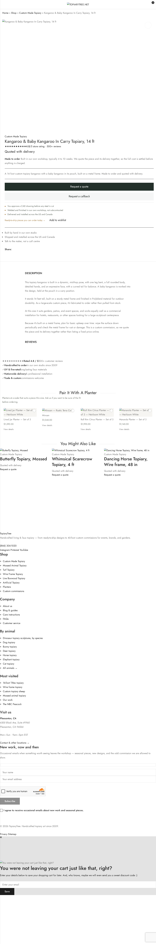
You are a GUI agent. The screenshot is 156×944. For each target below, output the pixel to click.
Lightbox (148, 25)
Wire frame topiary (12, 687)
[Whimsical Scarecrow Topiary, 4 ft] (70, 450)
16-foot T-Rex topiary (13, 683)
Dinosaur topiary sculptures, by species (23, 638)
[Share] (30, 898)
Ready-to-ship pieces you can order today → (25, 220)
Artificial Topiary (11, 582)
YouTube (24, 550)
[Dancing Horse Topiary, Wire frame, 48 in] (126, 450)
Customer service (11, 623)
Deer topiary (9, 651)
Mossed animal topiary (14, 695)
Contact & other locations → (14, 742)
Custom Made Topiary (30, 13)
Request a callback (79, 196)
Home (5, 13)
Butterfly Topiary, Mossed (23, 459)
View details (9, 429)
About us (7, 606)
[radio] (20, 417)
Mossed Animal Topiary (15, 565)
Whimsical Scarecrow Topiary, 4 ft (72, 462)
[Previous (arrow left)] (14, 905)
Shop (13, 13)
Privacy (3, 834)
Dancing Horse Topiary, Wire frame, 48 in (126, 462)
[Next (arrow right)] (27, 905)
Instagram (5, 550)
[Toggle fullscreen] (21, 898)
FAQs (6, 619)
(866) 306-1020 (8, 545)
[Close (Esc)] (39, 898)
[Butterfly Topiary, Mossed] (14, 450)
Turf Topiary (8, 570)
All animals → (10, 668)
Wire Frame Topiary (13, 574)
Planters (7, 587)
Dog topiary (9, 642)
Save (7, 891)
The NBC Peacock (12, 704)
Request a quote (79, 187)
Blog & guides (10, 610)
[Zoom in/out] (12, 898)
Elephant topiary (11, 659)
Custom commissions (13, 591)
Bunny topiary (10, 646)
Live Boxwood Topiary (14, 578)
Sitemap (12, 834)
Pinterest (15, 550)
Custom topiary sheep (14, 691)
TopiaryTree (5, 533)
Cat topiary (8, 663)
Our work (7, 700)
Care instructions (11, 614)
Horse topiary (10, 655)
